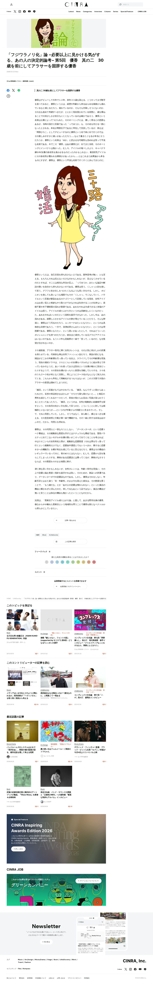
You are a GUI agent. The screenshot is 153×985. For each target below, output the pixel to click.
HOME (9, 598)
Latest (71, 11)
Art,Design (29, 959)
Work (74, 959)
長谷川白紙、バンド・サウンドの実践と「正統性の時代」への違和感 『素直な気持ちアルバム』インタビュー (56, 794)
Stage (49, 959)
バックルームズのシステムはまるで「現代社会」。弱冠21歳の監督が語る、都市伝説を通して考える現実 (21, 749)
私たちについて (11, 978)
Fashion (28, 962)
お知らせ (51, 978)
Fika (19, 968)
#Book (44, 535)
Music (20, 959)
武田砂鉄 (13, 81)
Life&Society (17, 598)
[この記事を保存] (8, 96)
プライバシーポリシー (74, 978)
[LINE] (34, 11)
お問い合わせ (61, 978)
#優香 (37, 535)
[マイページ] (11, 4)
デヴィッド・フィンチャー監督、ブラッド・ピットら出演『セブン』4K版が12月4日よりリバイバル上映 (90, 749)
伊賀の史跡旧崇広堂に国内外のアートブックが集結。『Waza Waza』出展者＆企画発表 (22, 794)
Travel (20, 962)
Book (56, 959)
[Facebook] (24, 11)
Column (107, 11)
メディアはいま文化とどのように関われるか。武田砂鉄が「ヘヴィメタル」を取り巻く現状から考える (22, 695)
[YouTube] (29, 11)
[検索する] (120, 4)
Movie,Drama (40, 959)
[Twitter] (15, 11)
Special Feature (127, 11)
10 (94, 562)
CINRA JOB (142, 11)
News (78, 11)
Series (115, 11)
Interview (98, 11)
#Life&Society (53, 535)
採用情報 (29, 978)
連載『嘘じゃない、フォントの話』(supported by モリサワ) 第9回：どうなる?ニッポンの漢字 (56, 640)
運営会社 (21, 978)
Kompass (26, 968)
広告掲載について (40, 978)
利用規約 (86, 978)
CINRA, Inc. (134, 960)
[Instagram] (19, 11)
